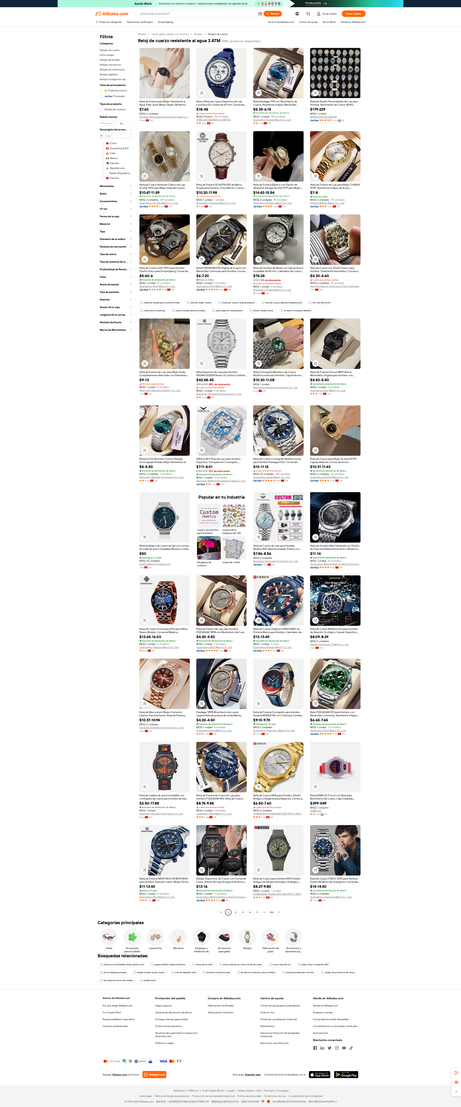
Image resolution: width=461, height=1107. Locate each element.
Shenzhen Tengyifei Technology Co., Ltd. (218, 394)
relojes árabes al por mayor (151, 972)
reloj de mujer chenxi (200, 302)
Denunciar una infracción (274, 1043)
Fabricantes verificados (221, 1005)
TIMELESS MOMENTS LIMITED (213, 119)
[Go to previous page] (221, 912)
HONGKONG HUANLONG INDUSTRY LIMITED (278, 813)
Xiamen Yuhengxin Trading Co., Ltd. (329, 644)
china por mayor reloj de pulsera (238, 302)
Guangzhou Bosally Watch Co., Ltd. (272, 647)
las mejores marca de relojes (118, 980)
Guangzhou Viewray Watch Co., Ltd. (216, 203)
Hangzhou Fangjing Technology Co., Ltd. (275, 387)
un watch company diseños (297, 310)
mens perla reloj (204, 964)
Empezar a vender (323, 1012)
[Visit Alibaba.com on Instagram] (337, 1048)
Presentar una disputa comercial (278, 1019)
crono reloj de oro (282, 964)
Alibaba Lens (119, 1074)
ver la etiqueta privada (115, 972)
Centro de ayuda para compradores (280, 1005)
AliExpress (179, 1090)
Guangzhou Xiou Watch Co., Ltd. (328, 390)
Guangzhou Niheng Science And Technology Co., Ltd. (335, 564)
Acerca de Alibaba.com (116, 998)
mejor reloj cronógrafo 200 (315, 964)
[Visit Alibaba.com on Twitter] (329, 1048)
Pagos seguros (163, 1005)
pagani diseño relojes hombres (169, 964)
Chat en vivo (267, 1012)
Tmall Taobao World (213, 1090)
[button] (260, 14)
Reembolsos (267, 1026)
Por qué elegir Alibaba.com (117, 1005)
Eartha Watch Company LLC (155, 564)
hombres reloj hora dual (218, 972)
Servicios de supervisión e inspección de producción (176, 1035)
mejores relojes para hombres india (162, 302)
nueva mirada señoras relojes (190, 310)
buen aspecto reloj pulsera (229, 310)
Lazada (230, 1090)
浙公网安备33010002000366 (289, 1101)
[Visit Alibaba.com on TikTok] (351, 1048)
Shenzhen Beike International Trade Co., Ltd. (220, 480)
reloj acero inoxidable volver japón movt (124, 964)
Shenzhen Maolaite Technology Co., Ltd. (161, 477)
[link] (456, 1072)
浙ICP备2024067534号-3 (322, 1101)
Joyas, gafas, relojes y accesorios (170, 34)
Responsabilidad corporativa (118, 1019)
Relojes (198, 34)
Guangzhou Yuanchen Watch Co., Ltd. (274, 730)
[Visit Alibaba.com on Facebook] (315, 1048)
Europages (283, 1090)
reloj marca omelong (154, 310)
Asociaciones (320, 1033)
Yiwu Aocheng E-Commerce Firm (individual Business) (335, 286)
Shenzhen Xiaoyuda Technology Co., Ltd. (275, 561)
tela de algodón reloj (185, 972)
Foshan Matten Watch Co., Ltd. (327, 203)
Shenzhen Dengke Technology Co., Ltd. (161, 813)
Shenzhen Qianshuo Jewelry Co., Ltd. (159, 390)
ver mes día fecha (321, 302)
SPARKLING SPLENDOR (323, 116)
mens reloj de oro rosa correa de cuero (242, 964)
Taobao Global (245, 1090)
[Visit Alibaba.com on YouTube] (344, 1048)
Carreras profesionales (115, 1026)
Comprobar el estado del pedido (331, 1019)
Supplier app (253, 1074)
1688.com (193, 1090)
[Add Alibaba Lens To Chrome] (154, 1074)
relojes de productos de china (340, 972)
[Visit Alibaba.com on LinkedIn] (322, 1048)
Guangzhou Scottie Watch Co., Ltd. (158, 203)
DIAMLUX (315, 810)
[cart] (309, 14)
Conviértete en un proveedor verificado (335, 1026)
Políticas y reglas (164, 1043)
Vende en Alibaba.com (325, 1005)
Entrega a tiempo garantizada (171, 1019)
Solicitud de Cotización (220, 1012)
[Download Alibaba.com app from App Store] (319, 1074)
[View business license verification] (263, 1101)
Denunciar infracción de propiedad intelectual (279, 1035)
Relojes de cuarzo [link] (218, 34)
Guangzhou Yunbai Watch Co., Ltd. (272, 119)
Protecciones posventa (168, 1026)
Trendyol (269, 1090)
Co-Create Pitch (112, 1012)
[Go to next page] (279, 912)
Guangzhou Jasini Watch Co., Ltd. (271, 477)
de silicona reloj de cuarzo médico (258, 972)
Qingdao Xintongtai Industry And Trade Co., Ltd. (164, 116)
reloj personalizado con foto (300, 972)
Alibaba (142, 34)
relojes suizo (149, 980)
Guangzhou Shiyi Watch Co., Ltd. (157, 286)
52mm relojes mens (263, 310)
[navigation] (116, 473)
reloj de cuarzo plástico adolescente (283, 302)
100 (272, 912)
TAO (258, 1090)
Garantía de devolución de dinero (173, 1012)
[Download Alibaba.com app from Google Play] (346, 1074)
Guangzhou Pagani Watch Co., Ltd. (272, 289)
